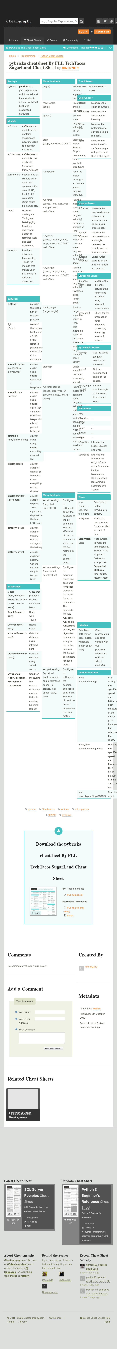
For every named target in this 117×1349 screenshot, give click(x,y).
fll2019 (52, 815)
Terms (10, 1321)
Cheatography (12, 1260)
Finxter (23, 1117)
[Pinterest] (111, 21)
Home (14, 40)
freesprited (32, 1217)
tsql (29, 1226)
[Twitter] (105, 21)
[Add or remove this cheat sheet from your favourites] (110, 47)
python (32, 809)
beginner (86, 1236)
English (97, 1008)
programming (99, 1232)
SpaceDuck (65, 1279)
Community (71, 40)
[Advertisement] (58, 7)
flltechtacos (48, 809)
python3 (104, 1236)
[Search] (81, 21)
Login (83, 31)
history (25, 1275)
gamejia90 (91, 1264)
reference (86, 1240)
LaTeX (70, 915)
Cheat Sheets (33, 40)
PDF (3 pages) (75, 894)
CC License (55, 1317)
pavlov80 (91, 1277)
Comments (72, 47)
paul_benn (89, 1223)
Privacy (23, 1321)
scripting (95, 1236)
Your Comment (27, 1029)
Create (53, 40)
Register (102, 31)
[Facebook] (99, 21)
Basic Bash (92, 1268)
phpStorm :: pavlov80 (98, 1281)
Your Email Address (24, 1021)
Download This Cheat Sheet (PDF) (27, 47)
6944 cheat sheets (18, 1264)
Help (89, 40)
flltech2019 (91, 966)
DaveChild (47, 1279)
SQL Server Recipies (97, 1293)
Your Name (25, 1012)
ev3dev (65, 809)
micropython (82, 809)
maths (13, 1275)
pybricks (66, 815)
